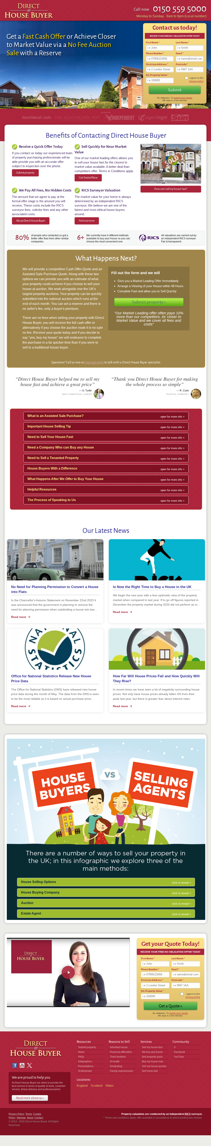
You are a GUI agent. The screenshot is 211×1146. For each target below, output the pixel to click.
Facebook (179, 1052)
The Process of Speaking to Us (51, 500)
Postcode (182, 64)
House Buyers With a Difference (52, 468)
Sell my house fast (152, 1047)
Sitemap (21, 1117)
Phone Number (155, 53)
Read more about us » (30, 1098)
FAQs (81, 1056)
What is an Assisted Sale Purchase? (55, 416)
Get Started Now (88, 177)
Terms (28, 1114)
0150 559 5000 (94, 362)
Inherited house (119, 1047)
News (81, 1052)
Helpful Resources (41, 489)
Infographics (85, 1061)
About (30, 1117)
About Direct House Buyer (30, 220)
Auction (27, 903)
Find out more (87, 220)
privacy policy (196, 81)
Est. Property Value (157, 75)
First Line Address (157, 64)
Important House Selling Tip (49, 426)
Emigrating (116, 1066)
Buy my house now (152, 1061)
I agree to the (196, 80)
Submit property (25, 172)
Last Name (182, 42)
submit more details (183, 98)
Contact (38, 1117)
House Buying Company (40, 892)
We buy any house (152, 1052)
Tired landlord (118, 1056)
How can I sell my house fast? (170, 189)
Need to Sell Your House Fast (50, 437)
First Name (153, 42)
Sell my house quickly (154, 1066)
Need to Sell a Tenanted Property (53, 458)
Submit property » (149, 302)
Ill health (115, 1061)
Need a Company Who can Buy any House (60, 447)
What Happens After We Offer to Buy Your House (65, 479)
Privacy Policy (16, 1114)
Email (180, 53)
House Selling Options (38, 882)
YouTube (179, 1056)
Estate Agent (31, 913)
